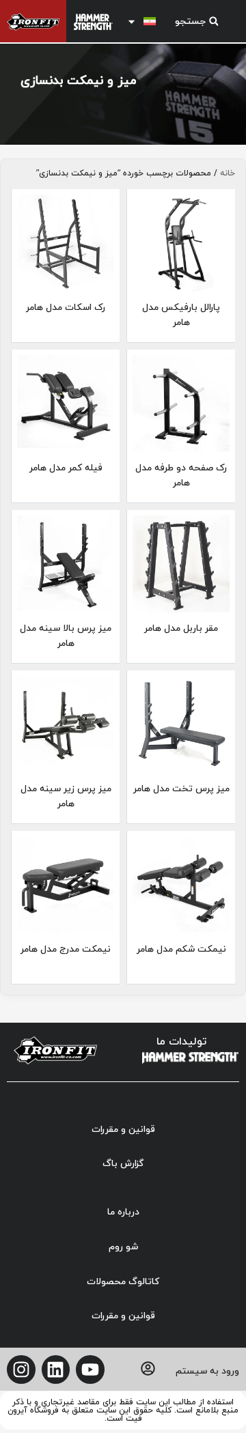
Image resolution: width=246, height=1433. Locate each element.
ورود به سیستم (207, 1371)
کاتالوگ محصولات (123, 1281)
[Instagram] (21, 1369)
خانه (227, 173)
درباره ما (123, 1212)
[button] (195, 21)
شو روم (123, 1246)
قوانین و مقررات (123, 1129)
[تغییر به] (144, 22)
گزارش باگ (123, 1163)
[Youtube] (90, 1369)
